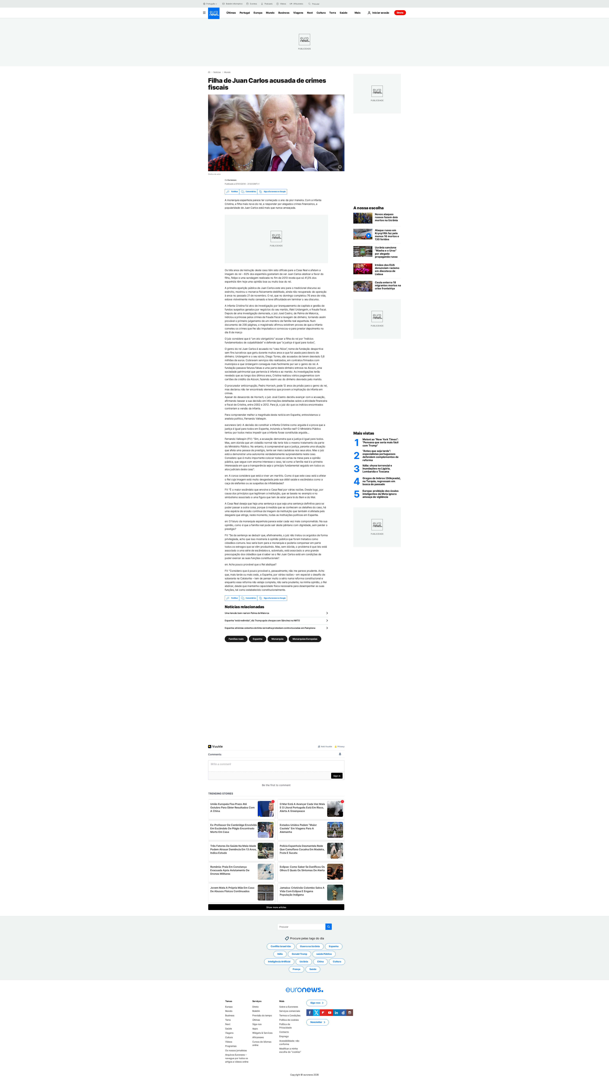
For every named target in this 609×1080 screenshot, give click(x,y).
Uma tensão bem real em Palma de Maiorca (247, 613)
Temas (228, 1001)
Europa (258, 12)
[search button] (309, 3)
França (296, 969)
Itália (280, 954)
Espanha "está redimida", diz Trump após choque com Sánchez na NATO (262, 620)
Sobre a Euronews (288, 1006)
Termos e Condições (289, 1015)
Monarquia (277, 638)
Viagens (298, 12)
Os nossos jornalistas (236, 1050)
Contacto (284, 1032)
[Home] (209, 72)
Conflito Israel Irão (281, 946)
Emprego (284, 1036)
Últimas (231, 12)
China (320, 961)
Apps (255, 1028)
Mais (281, 1001)
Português (210, 4)
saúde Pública (324, 954)
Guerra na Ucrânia (310, 946)
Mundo (270, 12)
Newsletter (316, 1022)
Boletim (256, 1011)
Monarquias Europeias (305, 638)
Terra (332, 12)
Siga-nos (257, 1024)
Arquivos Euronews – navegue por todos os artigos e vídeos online (236, 1058)
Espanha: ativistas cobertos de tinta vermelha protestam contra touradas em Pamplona (270, 628)
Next (310, 12)
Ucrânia (304, 961)
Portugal (245, 12)
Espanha (257, 638)
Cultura (321, 12)
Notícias (217, 72)
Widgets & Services (262, 1032)
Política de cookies (289, 1019)
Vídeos (228, 1041)
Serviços (257, 1001)
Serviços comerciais (289, 1011)
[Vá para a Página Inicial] (213, 13)
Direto (400, 12)
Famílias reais (236, 638)
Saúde (343, 12)
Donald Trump (299, 954)
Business (283, 12)
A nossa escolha (368, 208)
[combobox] (325, 3)
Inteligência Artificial (279, 961)
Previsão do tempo (262, 1015)
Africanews (258, 1037)
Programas (230, 1046)
